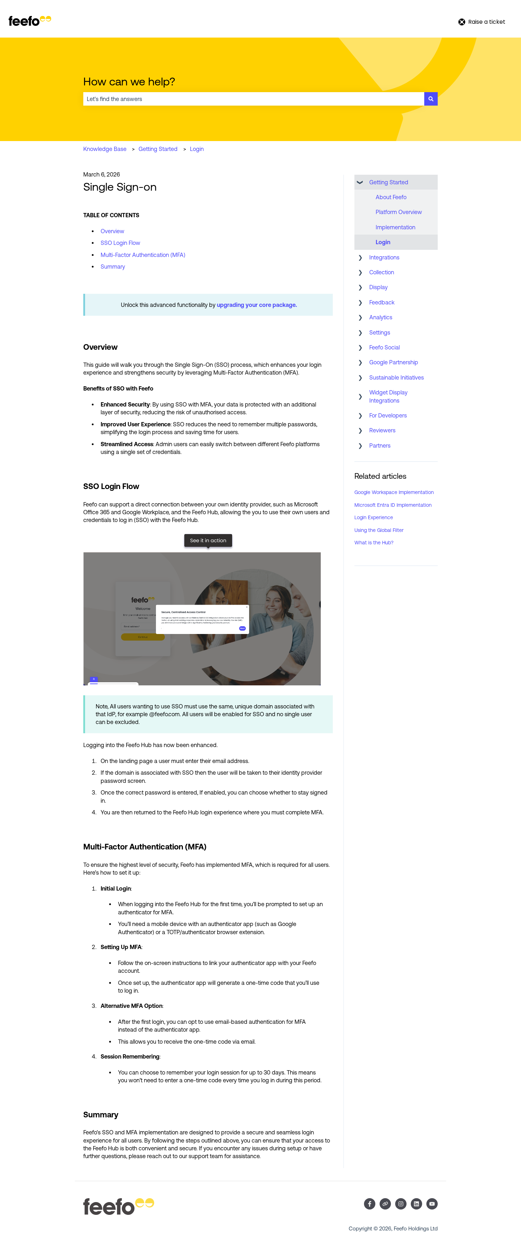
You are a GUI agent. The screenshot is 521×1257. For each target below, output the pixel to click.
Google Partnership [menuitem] (393, 362)
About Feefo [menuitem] (391, 197)
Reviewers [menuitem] (382, 430)
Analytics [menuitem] (380, 317)
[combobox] (253, 99)
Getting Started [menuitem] (388, 182)
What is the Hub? (373, 542)
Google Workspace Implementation (394, 492)
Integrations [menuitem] (384, 257)
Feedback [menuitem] (381, 302)
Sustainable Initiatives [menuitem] (396, 377)
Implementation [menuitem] (395, 227)
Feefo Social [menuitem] (384, 347)
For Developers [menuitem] (388, 415)
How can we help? (129, 81)
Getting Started (158, 149)
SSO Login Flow (120, 243)
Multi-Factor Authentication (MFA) (143, 255)
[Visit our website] (385, 1204)
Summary (113, 266)
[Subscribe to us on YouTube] (432, 1204)
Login (197, 149)
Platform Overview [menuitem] (399, 212)
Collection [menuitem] (381, 272)
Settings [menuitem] (379, 332)
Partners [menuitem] (380, 445)
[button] (360, 182)
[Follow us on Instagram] (401, 1204)
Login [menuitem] (383, 242)
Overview (112, 231)
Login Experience (373, 517)
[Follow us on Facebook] (369, 1204)
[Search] (431, 99)
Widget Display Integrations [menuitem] (388, 396)
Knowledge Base (105, 149)
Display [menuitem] (378, 287)
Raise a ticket (486, 22)
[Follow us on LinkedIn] (416, 1204)
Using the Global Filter (379, 530)
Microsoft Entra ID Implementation (393, 505)
